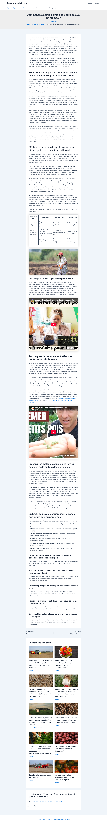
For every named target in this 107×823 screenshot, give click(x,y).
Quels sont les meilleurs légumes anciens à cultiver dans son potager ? (64, 777)
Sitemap (49, 819)
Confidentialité (42, 819)
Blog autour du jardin (17, 3)
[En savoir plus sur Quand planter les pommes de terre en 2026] (41, 766)
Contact (67, 819)
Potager (97, 3)
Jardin (90, 3)
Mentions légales (59, 819)
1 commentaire (33, 727)
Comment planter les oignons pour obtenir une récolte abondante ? (65, 749)
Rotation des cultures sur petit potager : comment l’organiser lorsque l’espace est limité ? (66, 720)
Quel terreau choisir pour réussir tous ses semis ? (47, 802)
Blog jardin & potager (13, 8)
